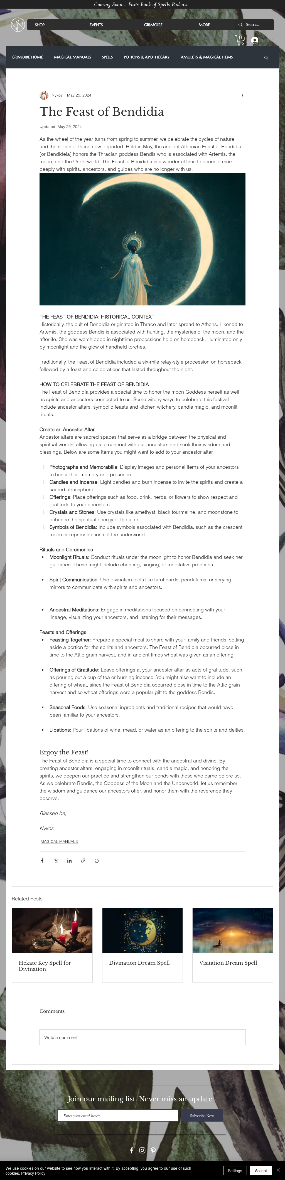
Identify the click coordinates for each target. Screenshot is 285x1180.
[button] (240, 40)
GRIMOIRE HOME (27, 57)
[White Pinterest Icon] (153, 1150)
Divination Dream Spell (139, 963)
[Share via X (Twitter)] (55, 860)
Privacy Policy (33, 1173)
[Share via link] (83, 860)
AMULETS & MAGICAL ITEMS (207, 57)
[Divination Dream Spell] (142, 930)
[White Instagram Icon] (142, 1150)
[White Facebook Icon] (131, 1150)
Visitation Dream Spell (228, 963)
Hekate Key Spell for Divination (45, 966)
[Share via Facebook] (42, 860)
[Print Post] (96, 860)
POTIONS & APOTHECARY (147, 57)
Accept (261, 1170)
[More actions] (242, 95)
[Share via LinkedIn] (69, 860)
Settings (235, 1170)
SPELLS (107, 57)
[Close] (278, 1171)
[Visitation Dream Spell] (233, 930)
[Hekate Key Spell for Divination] (52, 930)
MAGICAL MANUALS (72, 57)
